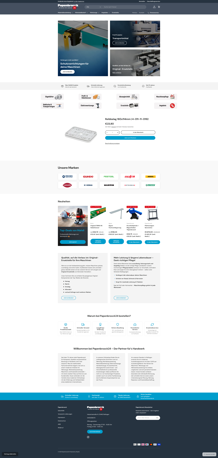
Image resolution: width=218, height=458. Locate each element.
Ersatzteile (115, 13)
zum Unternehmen (94, 431)
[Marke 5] (52, 106)
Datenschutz (62, 421)
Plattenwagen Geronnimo (149, 227)
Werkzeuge (93, 13)
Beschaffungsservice (153, 1)
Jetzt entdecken (67, 72)
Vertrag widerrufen (10, 454)
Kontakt (141, 13)
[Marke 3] (127, 97)
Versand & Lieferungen (65, 414)
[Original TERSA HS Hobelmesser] (98, 213)
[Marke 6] (90, 106)
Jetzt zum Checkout (130, 138)
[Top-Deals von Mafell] (73, 216)
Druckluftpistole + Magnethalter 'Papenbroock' (133, 228)
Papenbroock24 (65, 451)
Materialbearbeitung (64, 13)
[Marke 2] (90, 97)
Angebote (105, 13)
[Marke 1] (52, 97)
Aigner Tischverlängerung (115, 227)
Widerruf (60, 428)
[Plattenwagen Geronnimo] (152, 213)
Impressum (61, 417)
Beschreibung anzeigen (112, 143)
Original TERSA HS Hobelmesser (96, 227)
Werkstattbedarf (80, 13)
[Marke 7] (127, 106)
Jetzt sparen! (73, 242)
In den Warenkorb (138, 132)
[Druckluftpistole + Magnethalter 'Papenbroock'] (134, 213)
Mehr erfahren (116, 73)
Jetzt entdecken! (68, 298)
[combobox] (115, 7)
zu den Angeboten (79, 1)
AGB (59, 424)
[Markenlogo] (67, 176)
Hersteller (142, 1)
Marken (134, 13)
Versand (113, 127)
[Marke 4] (165, 97)
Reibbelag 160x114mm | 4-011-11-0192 (127, 119)
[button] (159, 7)
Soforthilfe (61, 411)
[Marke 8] (165, 106)
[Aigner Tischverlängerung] (116, 213)
